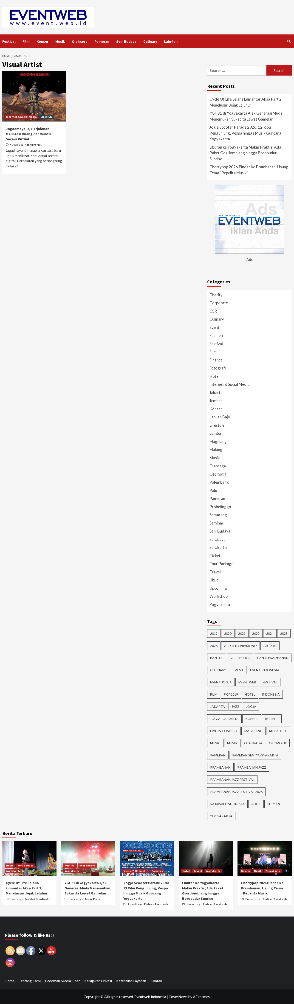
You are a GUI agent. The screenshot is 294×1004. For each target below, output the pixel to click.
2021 (242, 633)
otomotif (278, 743)
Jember (215, 400)
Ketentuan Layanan (131, 981)
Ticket (214, 555)
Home (9, 981)
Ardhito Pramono (240, 646)
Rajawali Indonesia (227, 804)
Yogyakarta (219, 604)
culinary (218, 670)
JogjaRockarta (224, 719)
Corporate (218, 302)
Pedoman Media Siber (62, 981)
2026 (214, 646)
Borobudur (240, 658)
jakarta (217, 706)
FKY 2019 (231, 694)
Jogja (251, 706)
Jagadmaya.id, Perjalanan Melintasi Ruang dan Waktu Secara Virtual (28, 133)
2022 (256, 633)
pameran (218, 755)
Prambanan (220, 767)
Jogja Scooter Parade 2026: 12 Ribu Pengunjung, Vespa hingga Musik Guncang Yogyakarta (245, 133)
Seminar (216, 523)
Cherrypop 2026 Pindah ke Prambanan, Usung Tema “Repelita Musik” (248, 169)
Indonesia (271, 694)
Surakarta (218, 547)
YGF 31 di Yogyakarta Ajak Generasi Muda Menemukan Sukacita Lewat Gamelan (246, 116)
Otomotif (217, 474)
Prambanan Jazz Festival (232, 779)
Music (215, 743)
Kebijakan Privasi (98, 981)
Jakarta (216, 392)
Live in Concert (224, 731)
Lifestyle (47, 116)
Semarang (218, 514)
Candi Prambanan (272, 658)
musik (232, 743)
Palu (213, 490)
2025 (284, 633)
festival (270, 682)
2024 (270, 633)
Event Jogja (221, 682)
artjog (270, 646)
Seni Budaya (126, 41)
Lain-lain (171, 41)
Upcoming (218, 588)
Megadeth (278, 731)
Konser (42, 41)
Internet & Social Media (21, 116)
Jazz (235, 706)
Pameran (101, 41)
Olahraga (80, 41)
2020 (228, 633)
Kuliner (272, 719)
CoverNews (178, 996)
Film (26, 41)
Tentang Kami (30, 981)
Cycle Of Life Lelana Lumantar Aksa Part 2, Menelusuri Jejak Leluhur (246, 102)
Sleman (273, 804)
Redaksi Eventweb (36, 899)
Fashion (216, 335)
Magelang (218, 441)
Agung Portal (33, 144)
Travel (215, 572)
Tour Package (221, 563)
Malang (215, 449)
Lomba (215, 433)
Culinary (150, 41)
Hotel (214, 376)
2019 (214, 633)
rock (256, 804)
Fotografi (217, 368)
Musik (60, 41)
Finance (216, 360)
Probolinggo (220, 506)
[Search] (289, 41)
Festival (9, 41)
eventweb (247, 682)
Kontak (156, 981)
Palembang (219, 482)
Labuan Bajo (219, 417)
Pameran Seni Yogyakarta (255, 755)
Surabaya (217, 539)
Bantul (216, 658)
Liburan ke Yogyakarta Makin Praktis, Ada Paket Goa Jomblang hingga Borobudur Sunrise (245, 153)
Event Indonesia (264, 670)
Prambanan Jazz (251, 767)
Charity (216, 294)
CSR (213, 311)
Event (214, 327)
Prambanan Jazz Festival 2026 (236, 792)
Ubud (214, 580)
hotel (250, 694)
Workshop (218, 596)
